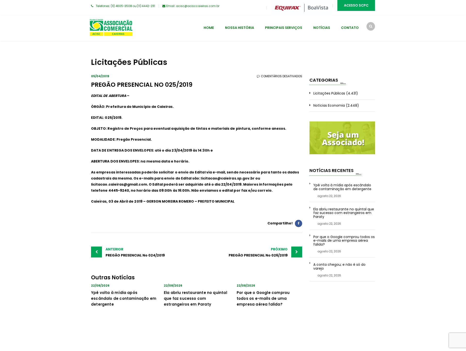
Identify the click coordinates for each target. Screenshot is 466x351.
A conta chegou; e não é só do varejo (339, 266)
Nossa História (239, 27)
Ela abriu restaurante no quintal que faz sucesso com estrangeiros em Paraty (195, 298)
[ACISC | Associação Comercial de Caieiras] (111, 28)
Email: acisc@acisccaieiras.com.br (192, 6)
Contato (350, 27)
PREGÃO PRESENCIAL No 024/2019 (135, 252)
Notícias (321, 27)
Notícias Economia (329, 105)
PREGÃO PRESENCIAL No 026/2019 (258, 252)
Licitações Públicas (329, 93)
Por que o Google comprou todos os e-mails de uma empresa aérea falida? (263, 298)
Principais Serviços (283, 27)
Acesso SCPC (356, 5)
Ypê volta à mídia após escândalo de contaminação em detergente (123, 298)
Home (209, 27)
